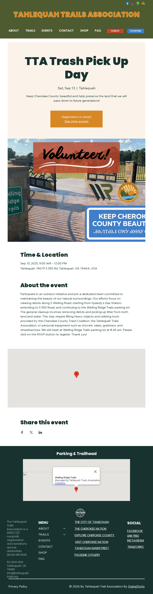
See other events (76, 121)
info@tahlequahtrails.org (18, 575)
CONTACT (45, 546)
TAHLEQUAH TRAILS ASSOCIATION (76, 14)
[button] (14, 31)
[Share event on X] (31, 432)
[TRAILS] (64, 534)
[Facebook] (127, 3)
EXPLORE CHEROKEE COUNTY (95, 535)
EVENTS (44, 540)
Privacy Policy (17, 586)
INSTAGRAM (135, 540)
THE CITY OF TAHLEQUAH (92, 522)
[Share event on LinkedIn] (40, 432)
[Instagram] (133, 3)
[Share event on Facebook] (22, 432)
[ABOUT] (64, 528)
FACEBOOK (135, 531)
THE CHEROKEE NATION (90, 529)
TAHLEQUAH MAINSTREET (92, 548)
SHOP (42, 552)
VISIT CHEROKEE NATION (91, 542)
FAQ (41, 559)
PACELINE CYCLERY (87, 555)
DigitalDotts (136, 586)
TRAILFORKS (135, 547)
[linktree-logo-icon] (138, 3)
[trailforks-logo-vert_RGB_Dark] (143, 3)
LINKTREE (133, 536)
